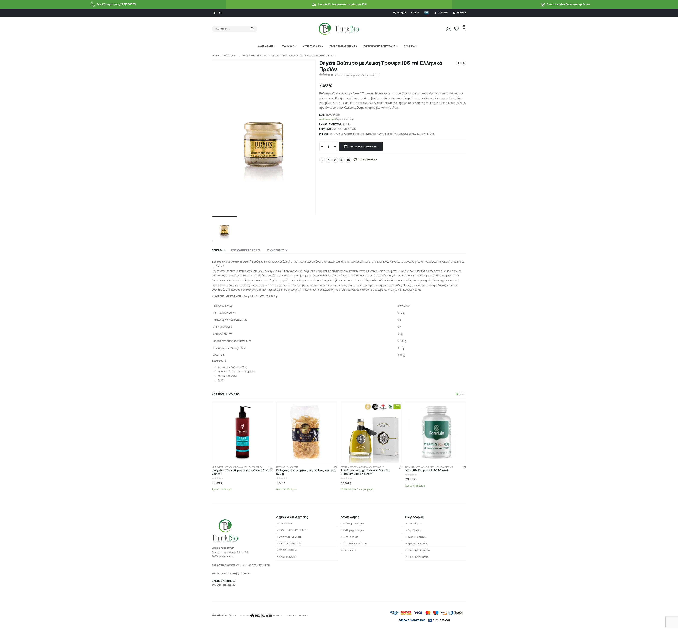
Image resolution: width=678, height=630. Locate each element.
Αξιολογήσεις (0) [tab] (277, 250)
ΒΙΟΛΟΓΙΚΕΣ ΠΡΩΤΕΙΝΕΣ (293, 530)
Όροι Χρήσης (414, 530)
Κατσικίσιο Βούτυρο (407, 133)
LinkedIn (335, 160)
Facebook (322, 160)
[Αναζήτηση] (252, 29)
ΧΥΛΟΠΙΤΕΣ (293, 467)
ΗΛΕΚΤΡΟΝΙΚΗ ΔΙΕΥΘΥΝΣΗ (348, 160)
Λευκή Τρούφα (426, 133)
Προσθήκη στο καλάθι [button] (267, 408)
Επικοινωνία (349, 550)
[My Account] (448, 29)
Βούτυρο (373, 133)
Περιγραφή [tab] (218, 250)
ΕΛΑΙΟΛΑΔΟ (288, 46)
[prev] (458, 63)
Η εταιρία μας (414, 523)
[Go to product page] (242, 432)
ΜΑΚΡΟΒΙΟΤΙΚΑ (288, 550)
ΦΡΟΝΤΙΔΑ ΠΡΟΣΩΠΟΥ (252, 467)
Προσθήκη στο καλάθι (363, 146)
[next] (463, 63)
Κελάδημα (329, 160)
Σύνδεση (442, 12)
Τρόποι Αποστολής (417, 543)
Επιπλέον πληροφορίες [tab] (245, 250)
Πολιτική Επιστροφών (419, 550)
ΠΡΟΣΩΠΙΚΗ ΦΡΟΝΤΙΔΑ (342, 46)
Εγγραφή (461, 12)
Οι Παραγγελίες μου (353, 530)
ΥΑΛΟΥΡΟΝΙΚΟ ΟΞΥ (290, 543)
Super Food (361, 133)
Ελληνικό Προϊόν (387, 133)
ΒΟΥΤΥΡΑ (336, 128)
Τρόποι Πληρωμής (417, 536)
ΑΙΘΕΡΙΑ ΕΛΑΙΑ (265, 46)
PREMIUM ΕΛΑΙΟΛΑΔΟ (350, 467)
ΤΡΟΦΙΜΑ (409, 46)
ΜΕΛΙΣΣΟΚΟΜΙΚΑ (312, 46)
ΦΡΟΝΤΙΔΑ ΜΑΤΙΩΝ (233, 467)
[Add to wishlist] (271, 467)
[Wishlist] (456, 29)
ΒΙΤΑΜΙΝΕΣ (409, 467)
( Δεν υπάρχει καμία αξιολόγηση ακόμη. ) (357, 75)
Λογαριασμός (399, 12)
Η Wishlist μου (350, 536)
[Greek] (426, 13)
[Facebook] (214, 12)
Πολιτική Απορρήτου (418, 556)
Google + (342, 160)
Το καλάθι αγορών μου (355, 543)
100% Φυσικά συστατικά (341, 133)
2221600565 (223, 585)
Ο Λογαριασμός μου (353, 523)
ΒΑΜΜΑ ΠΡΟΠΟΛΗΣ (290, 536)
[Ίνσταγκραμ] (220, 12)
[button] (456, 394)
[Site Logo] (339, 29)
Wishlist (415, 12)
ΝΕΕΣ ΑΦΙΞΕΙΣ (349, 128)
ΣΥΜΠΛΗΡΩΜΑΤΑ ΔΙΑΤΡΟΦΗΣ (379, 46)
